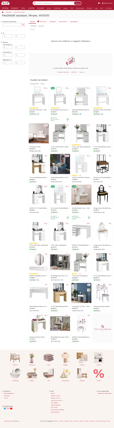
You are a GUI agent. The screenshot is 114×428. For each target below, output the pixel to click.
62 (46, 125)
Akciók (99, 380)
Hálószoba (8, 12)
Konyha (99, 365)
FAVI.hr (76, 421)
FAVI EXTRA (54, 407)
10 (110, 186)
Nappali (32, 380)
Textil (48, 365)
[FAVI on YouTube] (11, 408)
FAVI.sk (61, 421)
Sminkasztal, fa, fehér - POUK (81, 306)
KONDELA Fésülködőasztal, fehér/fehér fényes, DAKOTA (88, 245)
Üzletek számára (55, 405)
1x (80, 273)
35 (68, 125)
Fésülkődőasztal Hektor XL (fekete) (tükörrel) (64, 276)
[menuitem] (5, 8)
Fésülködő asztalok (19, 12)
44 (110, 88)
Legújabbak (52, 21)
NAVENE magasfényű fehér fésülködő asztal (42, 276)
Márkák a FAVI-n (55, 398)
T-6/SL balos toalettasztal (58, 245)
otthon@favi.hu (10, 393)
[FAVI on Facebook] (5, 408)
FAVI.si (108, 421)
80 (89, 223)
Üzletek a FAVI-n (55, 395)
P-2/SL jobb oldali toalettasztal (81, 147)
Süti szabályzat (55, 412)
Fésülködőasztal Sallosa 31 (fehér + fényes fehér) (44, 306)
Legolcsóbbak (63, 21)
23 (89, 155)
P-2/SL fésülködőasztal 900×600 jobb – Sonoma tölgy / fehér (47, 177)
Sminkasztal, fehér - (35, 147)
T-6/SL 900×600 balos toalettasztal (61, 147)
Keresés (77, 3)
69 (68, 88)
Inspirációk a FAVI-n (56, 400)
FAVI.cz (56, 421)
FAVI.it (82, 421)
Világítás (65, 365)
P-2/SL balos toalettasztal (79, 276)
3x (37, 107)
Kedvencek (43, 21)
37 (110, 125)
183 (46, 88)
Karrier (6, 398)
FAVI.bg (98, 421)
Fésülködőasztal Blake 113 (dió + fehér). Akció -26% (66, 177)
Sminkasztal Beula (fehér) (36, 337)
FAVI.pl (67, 421)
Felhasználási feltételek (57, 409)
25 (89, 125)
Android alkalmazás (105, 393)
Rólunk (53, 393)
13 (46, 315)
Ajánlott (32, 21)
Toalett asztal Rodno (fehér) (101, 306)
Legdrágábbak (74, 21)
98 (46, 186)
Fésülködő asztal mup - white (81, 208)
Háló (48, 380)
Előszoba (82, 380)
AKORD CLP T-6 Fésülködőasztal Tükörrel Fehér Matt (45, 208)
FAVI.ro (71, 421)
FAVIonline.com (8, 421)
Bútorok (15, 365)
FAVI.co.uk (92, 421)
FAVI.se (86, 421)
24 (68, 315)
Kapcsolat (7, 395)
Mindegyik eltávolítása (63, 72)
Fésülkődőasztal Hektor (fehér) (60, 337)
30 (89, 88)
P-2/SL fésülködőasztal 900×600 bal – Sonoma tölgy (66, 306)
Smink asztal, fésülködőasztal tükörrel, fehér (64, 208)
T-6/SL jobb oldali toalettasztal (38, 245)
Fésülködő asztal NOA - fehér (38, 110)
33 (68, 186)
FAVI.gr (103, 421)
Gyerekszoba (65, 380)
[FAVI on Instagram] (8, 408)
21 (68, 223)
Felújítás (82, 365)
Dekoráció (32, 365)
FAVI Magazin (54, 402)
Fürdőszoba (15, 380)
